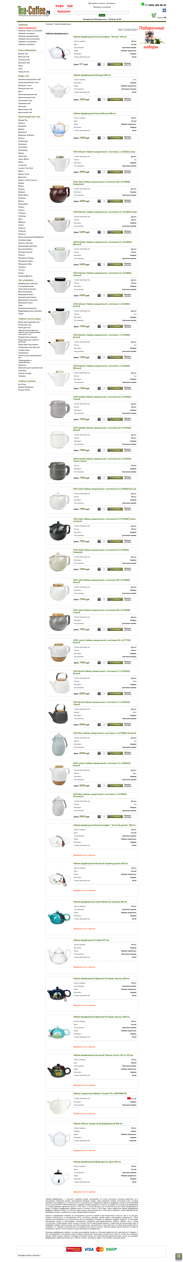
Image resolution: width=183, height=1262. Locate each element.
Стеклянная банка (26, 286)
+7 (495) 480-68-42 (155, 5)
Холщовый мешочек (27, 308)
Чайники (22, 376)
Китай (133, 1099)
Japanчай (22, 156)
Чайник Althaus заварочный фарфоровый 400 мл (97, 1124)
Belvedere (22, 132)
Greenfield (22, 147)
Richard (21, 192)
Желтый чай (23, 57)
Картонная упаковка (27, 289)
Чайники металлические (29, 39)
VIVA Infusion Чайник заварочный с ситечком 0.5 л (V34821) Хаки (105, 212)
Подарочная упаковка (27, 337)
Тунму (21, 273)
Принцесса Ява (25, 264)
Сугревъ (22, 267)
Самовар (22, 370)
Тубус (20, 314)
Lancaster (22, 165)
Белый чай (23, 54)
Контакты (111, 3)
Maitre (21, 171)
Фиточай (22, 106)
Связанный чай (25, 100)
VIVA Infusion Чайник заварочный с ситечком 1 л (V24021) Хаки (104, 152)
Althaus (21, 123)
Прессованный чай (26, 97)
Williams (21, 222)
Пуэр (20, 66)
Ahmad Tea (23, 120)
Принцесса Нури (25, 261)
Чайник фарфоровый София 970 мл (91, 940)
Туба (20, 305)
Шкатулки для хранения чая (30, 368)
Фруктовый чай (25, 109)
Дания (133, 156)
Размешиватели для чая (29, 347)
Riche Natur (23, 195)
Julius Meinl (23, 159)
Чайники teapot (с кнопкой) (30, 31)
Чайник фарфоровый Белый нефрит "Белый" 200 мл (100, 37)
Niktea (21, 186)
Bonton (21, 138)
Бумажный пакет (25, 303)
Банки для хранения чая (28, 322)
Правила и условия (102, 7)
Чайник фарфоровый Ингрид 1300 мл (92, 75)
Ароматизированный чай (29, 79)
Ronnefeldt (23, 204)
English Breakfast (25, 387)
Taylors (21, 210)
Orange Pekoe (24, 390)
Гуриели (22, 234)
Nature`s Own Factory (27, 180)
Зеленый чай (24, 60)
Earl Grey (22, 384)
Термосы (22, 365)
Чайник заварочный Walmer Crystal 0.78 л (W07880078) (100, 1093)
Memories (22, 177)
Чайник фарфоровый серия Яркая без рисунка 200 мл (100, 902)
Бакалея (64, 11)
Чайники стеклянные (27, 42)
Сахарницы (23, 353)
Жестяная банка (25, 292)
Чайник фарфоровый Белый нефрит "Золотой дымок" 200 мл (104, 825)
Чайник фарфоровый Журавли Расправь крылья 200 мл (101, 978)
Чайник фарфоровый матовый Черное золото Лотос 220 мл (103, 1055)
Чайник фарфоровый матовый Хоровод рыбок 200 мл (100, 863)
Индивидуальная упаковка (30, 311)
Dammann (22, 144)
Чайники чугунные (26, 44)
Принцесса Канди (26, 258)
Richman (22, 198)
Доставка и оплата (97, 3)
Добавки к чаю (24, 85)
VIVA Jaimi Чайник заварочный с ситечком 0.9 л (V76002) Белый (104, 489)
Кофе (60, 6)
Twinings (22, 216)
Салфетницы (24, 350)
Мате (20, 91)
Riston (21, 201)
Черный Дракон (25, 276)
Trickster (22, 213)
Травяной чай (24, 103)
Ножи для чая (24, 328)
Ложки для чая (24, 325)
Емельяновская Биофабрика (31, 237)
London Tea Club (25, 168)
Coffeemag (23, 141)
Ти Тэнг (21, 270)
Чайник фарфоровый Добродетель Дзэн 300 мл (97, 1162)
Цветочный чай (25, 112)
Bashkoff (22, 126)
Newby (21, 183)
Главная (49, 24)
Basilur (21, 129)
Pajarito (21, 189)
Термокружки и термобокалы (25, 361)
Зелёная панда (24, 240)
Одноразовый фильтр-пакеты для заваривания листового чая (29, 332)
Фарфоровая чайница (28, 283)
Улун (20, 69)
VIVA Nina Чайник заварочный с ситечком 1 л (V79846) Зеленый (104, 733)
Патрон (21, 255)
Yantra (21, 225)
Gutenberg (22, 150)
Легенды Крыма (25, 252)
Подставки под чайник (28, 344)
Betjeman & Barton (26, 135)
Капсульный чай (25, 88)
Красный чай (24, 63)
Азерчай (22, 231)
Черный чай (23, 72)
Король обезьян (25, 243)
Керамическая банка (27, 297)
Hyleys (21, 153)
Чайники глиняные (26, 33)
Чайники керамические (28, 36)
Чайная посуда (24, 373)
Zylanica (22, 228)
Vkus (20, 219)
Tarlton (21, 207)
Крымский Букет (25, 249)
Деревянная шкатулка (27, 300)
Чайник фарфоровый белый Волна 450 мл (94, 113)
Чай (70, 6)
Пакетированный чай (27, 94)
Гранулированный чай (28, 82)
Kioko (20, 162)
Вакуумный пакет (25, 294)
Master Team (23, 174)
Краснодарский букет (27, 246)
